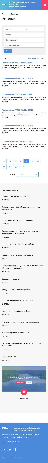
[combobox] (28, 174)
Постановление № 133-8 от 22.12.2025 (17, 63)
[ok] (15, 449)
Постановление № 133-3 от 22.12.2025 (17, 141)
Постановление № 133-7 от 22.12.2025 (17, 79)
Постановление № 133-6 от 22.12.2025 (17, 94)
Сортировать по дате (36, 58)
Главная (5, 14)
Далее (17, 167)
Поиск (7, 51)
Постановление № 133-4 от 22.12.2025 (17, 126)
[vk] (3, 449)
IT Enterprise (19, 458)
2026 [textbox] (21, 174)
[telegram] (9, 449)
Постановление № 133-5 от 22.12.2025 (17, 110)
